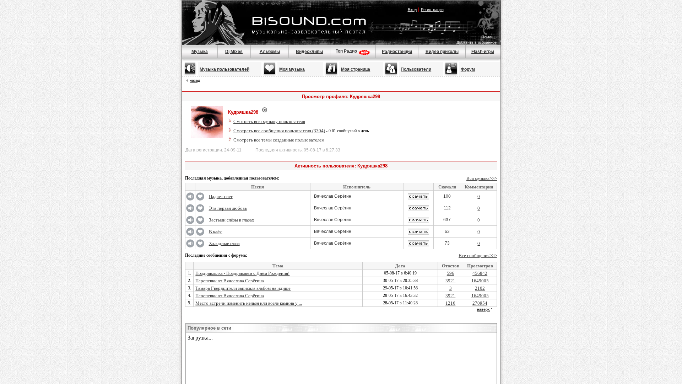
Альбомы (270, 51)
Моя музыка (292, 69)
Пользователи (416, 69)
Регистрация (432, 9)
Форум (468, 69)
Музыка (199, 51)
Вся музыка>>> (481, 178)
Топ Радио (347, 51)
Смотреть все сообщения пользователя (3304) (279, 130)
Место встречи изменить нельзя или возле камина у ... (248, 303)
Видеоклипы (309, 51)
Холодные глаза (224, 243)
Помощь (489, 37)
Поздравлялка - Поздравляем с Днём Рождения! (242, 273)
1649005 (480, 280)
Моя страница (355, 69)
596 (450, 273)
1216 (450, 303)
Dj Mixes (234, 51)
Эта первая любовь (228, 208)
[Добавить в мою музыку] (200, 199)
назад (195, 80)
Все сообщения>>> (478, 255)
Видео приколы (442, 51)
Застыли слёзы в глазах (231, 220)
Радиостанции (397, 51)
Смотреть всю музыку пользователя (269, 121)
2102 (480, 288)
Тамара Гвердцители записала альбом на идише (243, 288)
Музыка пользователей (224, 69)
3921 (450, 280)
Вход (412, 9)
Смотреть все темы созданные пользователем (278, 140)
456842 (479, 273)
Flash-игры (482, 51)
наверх (483, 309)
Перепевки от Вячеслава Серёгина (229, 280)
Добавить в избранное (476, 42)
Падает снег (221, 196)
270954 (479, 303)
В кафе (215, 231)
